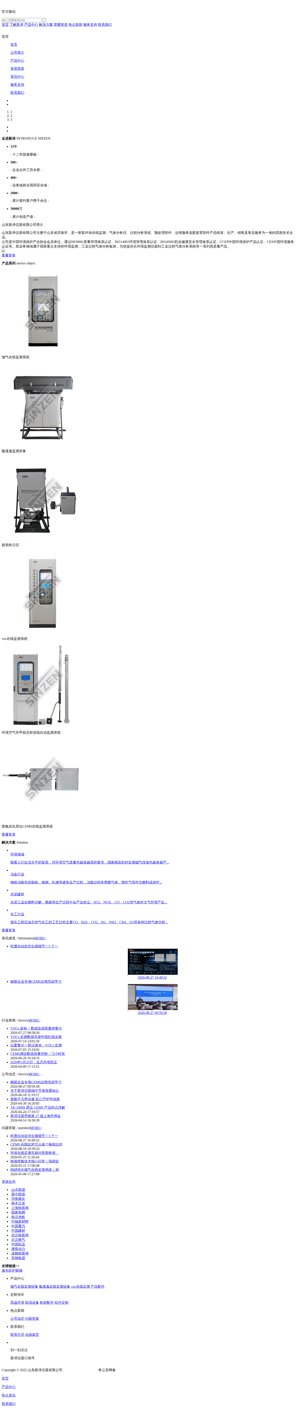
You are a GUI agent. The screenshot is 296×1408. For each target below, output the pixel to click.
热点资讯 (9, 1395)
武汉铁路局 (20, 1235)
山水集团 (18, 1189)
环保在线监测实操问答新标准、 (34, 1153)
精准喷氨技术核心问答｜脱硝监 (34, 1161)
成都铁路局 (20, 1253)
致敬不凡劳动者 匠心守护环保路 (35, 1099)
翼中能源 (18, 1194)
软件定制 (61, 1302)
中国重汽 (18, 1226)
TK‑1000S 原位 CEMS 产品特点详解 (37, 1107)
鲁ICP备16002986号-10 (80, 1370)
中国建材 (18, 1230)
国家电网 (18, 1212)
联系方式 (17, 1334)
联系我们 (9, 1404)
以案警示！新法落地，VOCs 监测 (36, 1045)
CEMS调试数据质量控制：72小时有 (37, 1054)
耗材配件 (47, 1302)
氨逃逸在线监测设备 (54, 1286)
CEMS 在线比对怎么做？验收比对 (36, 1144)
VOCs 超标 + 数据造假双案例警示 (36, 1028)
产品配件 (98, 1286)
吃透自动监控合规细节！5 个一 (34, 946)
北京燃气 (18, 1240)
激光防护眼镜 (12, 1270)
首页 (5, 1378)
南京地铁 (18, 1217)
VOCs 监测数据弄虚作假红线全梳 (36, 1037)
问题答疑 (32, 1318)
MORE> (40, 938)
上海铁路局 (20, 1208)
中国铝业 (18, 1244)
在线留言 (32, 1334)
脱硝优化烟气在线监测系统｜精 (34, 1170)
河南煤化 (18, 1199)
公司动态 (17, 1318)
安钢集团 (18, 1258)
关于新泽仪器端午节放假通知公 (34, 1090)
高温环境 (17, 1302)
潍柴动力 (18, 1249)
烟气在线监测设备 (24, 1286)
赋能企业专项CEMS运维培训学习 (36, 981)
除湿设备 (32, 1302)
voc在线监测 (80, 1286)
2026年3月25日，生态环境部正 (33, 1062)
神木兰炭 (18, 1203)
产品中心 (9, 1387)
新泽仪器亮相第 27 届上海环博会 (35, 1116)
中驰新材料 (20, 1221)
